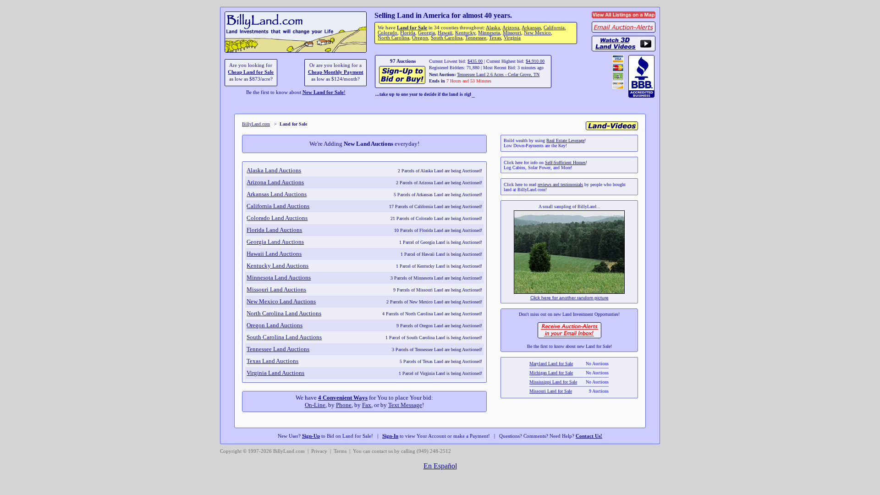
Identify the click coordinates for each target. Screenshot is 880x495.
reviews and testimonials (560, 184)
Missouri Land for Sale (551, 386)
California (554, 27)
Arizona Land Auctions (275, 182)
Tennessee (475, 37)
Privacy (319, 451)
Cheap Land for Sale (251, 72)
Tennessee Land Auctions (278, 349)
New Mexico (537, 32)
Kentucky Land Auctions (277, 265)
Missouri (512, 32)
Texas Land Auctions (272, 361)
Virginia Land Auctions (275, 372)
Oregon (420, 37)
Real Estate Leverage (565, 140)
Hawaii (445, 32)
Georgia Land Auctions (275, 241)
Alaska (493, 27)
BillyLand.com (256, 123)
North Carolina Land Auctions (284, 313)
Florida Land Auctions (274, 229)
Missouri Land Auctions (276, 289)
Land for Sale (412, 27)
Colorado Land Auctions (277, 217)
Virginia (512, 37)
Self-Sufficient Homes (565, 162)
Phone (344, 405)
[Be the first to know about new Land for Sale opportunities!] (569, 337)
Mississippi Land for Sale (554, 377)
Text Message (405, 405)
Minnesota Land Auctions (279, 277)
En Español (440, 466)
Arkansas (531, 27)
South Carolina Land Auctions (284, 337)
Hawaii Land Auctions (274, 253)
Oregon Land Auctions (274, 325)
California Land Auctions (278, 206)
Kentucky (465, 32)
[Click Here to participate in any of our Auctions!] (403, 82)
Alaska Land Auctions (274, 170)
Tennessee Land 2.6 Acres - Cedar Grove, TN (498, 74)
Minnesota (489, 32)
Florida (407, 32)
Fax (366, 405)
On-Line (315, 405)
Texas (495, 37)
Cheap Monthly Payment (335, 72)
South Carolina (446, 37)
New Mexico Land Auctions (281, 301)
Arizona (510, 27)
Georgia (426, 32)
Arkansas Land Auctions (277, 194)
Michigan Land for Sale (551, 368)
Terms (340, 451)
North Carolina (393, 37)
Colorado (387, 32)
